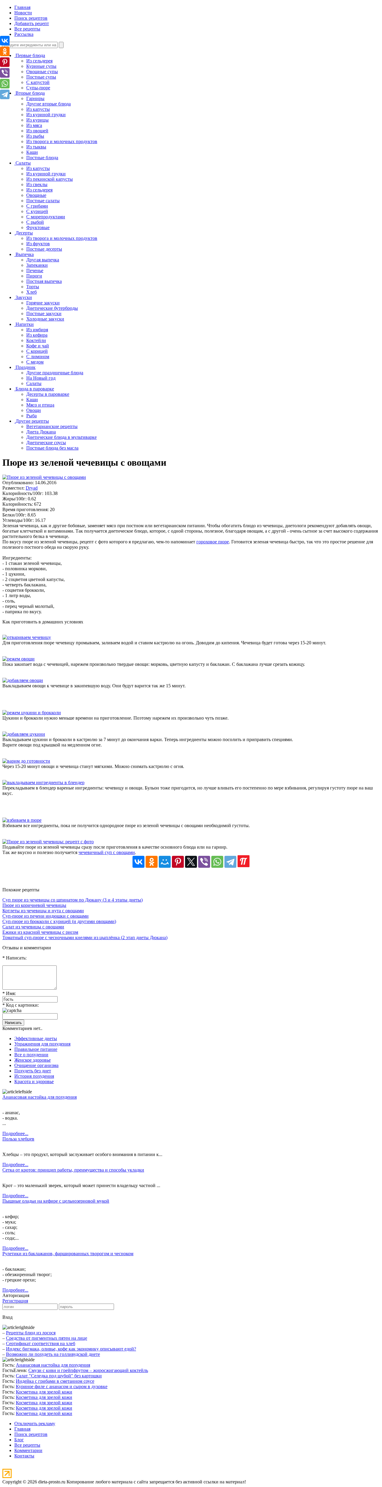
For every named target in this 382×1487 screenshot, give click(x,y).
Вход (7, 1317)
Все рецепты (27, 28)
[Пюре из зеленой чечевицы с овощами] (44, 477)
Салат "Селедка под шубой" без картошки (59, 1375)
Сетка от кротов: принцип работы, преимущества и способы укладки (73, 1169)
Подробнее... (15, 1133)
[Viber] (204, 862)
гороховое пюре (212, 541)
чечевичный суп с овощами (106, 852)
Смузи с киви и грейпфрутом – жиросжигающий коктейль (88, 1370)
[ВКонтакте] (138, 862)
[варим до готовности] (26, 761)
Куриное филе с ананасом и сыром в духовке (61, 1386)
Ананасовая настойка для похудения (39, 1097)
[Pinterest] (178, 862)
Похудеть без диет (32, 1070)
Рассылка (23, 34)
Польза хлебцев (18, 1138)
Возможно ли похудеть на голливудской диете (53, 1354)
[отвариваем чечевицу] (26, 637)
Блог (19, 1439)
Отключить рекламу (34, 1423)
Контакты (24, 1455)
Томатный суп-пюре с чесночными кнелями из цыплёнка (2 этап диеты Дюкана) (84, 937)
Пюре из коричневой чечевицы (34, 905)
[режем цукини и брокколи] (31, 712)
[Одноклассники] (152, 862)
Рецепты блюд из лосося (31, 1332)
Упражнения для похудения (42, 1043)
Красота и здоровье (34, 1081)
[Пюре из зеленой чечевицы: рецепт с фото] (48, 841)
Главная (22, 7)
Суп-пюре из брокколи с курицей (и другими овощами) (59, 921)
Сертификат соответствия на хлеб (40, 1343)
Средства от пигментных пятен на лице (46, 1338)
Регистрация (15, 1300)
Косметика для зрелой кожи (44, 1391)
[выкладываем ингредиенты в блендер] (43, 782)
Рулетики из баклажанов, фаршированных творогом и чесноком (67, 1253)
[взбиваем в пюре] (21, 820)
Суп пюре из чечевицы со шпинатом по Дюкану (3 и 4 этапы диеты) (72, 899)
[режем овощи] (18, 658)
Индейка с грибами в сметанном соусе (55, 1381)
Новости (23, 12)
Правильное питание (35, 1049)
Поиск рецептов (30, 18)
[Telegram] (230, 862)
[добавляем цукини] (23, 734)
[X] (191, 862)
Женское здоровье (32, 1060)
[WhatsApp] (217, 862)
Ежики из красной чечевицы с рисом (40, 932)
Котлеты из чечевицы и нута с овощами (43, 910)
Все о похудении (31, 1054)
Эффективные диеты (35, 1038)
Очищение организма (36, 1065)
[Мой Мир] (165, 862)
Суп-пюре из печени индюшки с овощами (45, 916)
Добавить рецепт (31, 23)
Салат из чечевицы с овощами (33, 926)
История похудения (34, 1076)
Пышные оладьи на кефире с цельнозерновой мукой (55, 1201)
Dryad (32, 487)
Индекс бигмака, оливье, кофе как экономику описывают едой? (71, 1348)
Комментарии (28, 1450)
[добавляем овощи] (22, 680)
